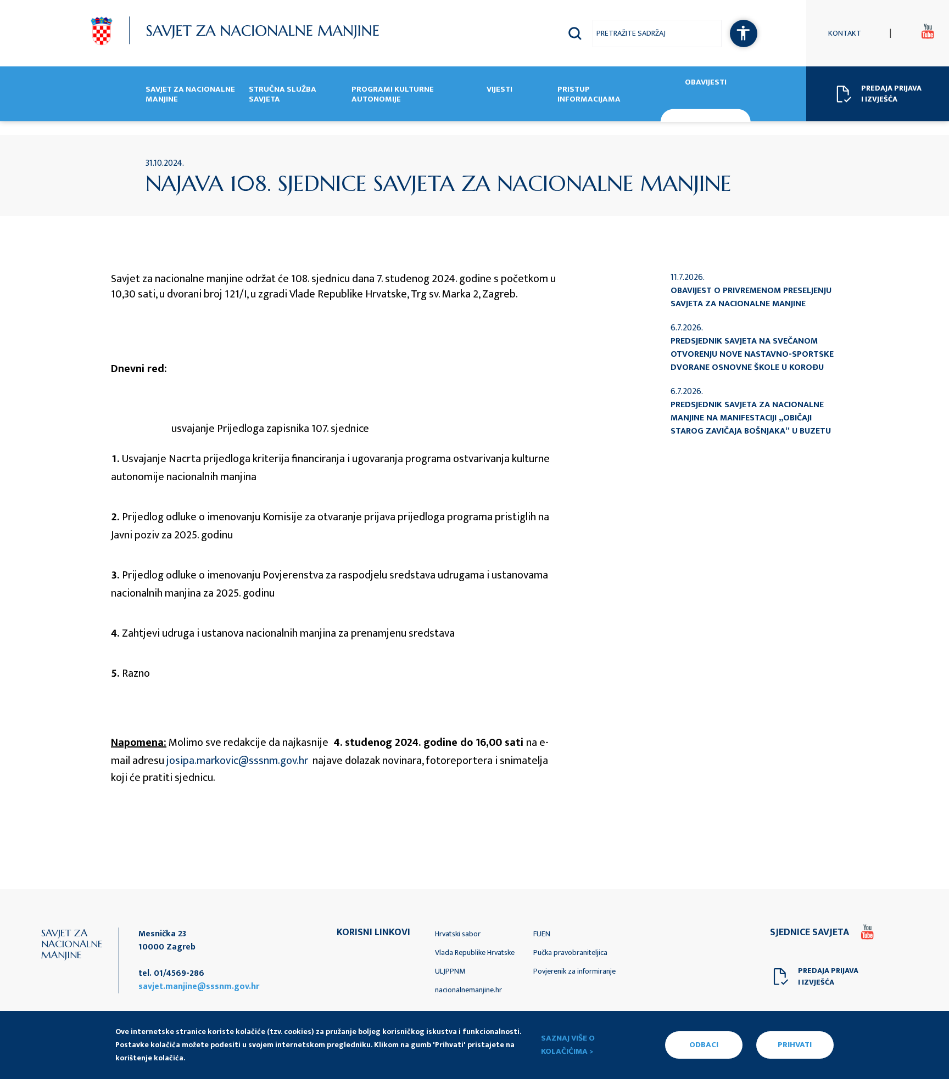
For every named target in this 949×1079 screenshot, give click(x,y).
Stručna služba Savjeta (282, 95)
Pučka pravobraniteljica (570, 952)
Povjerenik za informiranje (574, 971)
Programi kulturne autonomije (392, 95)
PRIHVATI (795, 1045)
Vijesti (499, 90)
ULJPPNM (450, 971)
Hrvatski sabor (458, 934)
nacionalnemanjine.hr (468, 990)
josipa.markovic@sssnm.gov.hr (237, 760)
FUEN (541, 934)
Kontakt (844, 33)
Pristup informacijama (589, 95)
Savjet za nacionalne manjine (190, 95)
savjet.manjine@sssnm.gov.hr (198, 986)
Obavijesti (706, 83)
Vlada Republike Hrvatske (475, 952)
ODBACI (703, 1045)
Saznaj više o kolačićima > (568, 1045)
